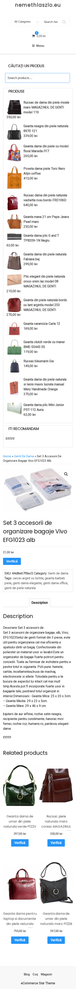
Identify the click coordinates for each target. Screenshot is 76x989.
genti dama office (55, 583)
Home (7, 456)
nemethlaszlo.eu (38, 5)
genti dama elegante (27, 583)
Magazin (46, 974)
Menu (40, 45)
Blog (27, 974)
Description (39, 603)
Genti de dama (24, 456)
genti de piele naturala (20, 588)
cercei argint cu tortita (28, 578)
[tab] (39, 602)
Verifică (12, 561)
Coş (35, 974)
